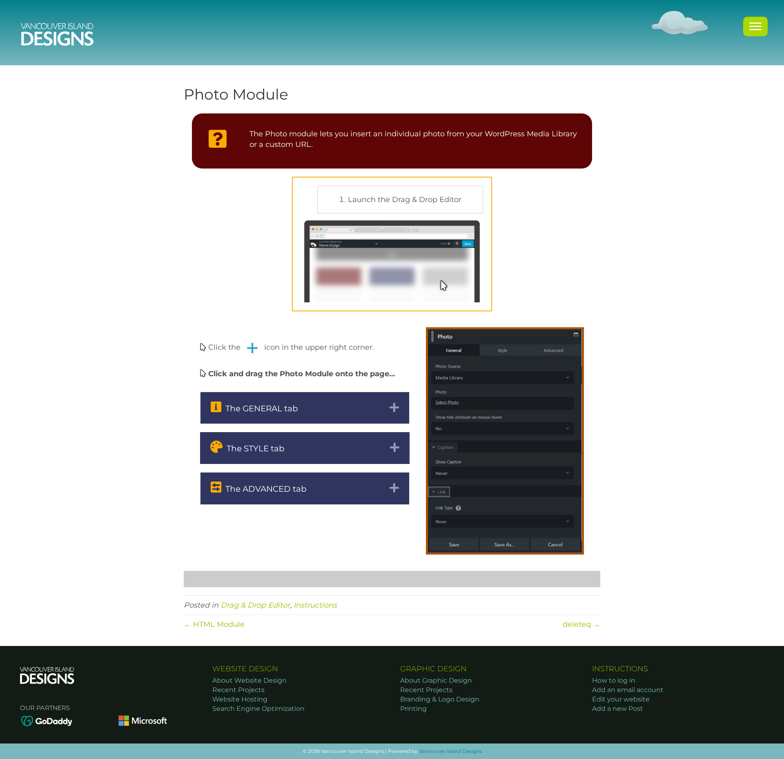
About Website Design (249, 680)
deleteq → (581, 624)
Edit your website (621, 699)
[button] (304, 408)
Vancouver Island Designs (450, 751)
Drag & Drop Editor (255, 605)
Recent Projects (238, 690)
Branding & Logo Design (439, 699)
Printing (413, 708)
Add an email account (628, 690)
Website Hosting (239, 699)
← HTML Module (214, 624)
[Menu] (755, 26)
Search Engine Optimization (258, 708)
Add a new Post (617, 708)
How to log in (613, 680)
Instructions (315, 605)
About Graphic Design (436, 680)
